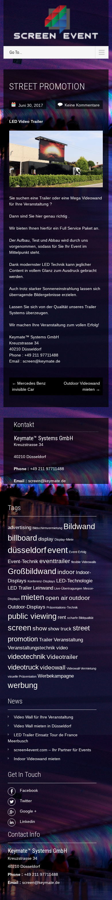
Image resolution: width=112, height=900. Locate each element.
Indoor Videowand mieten (37, 758)
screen (19, 627)
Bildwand (79, 526)
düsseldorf (27, 550)
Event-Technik (23, 561)
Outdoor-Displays (26, 607)
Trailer (46, 639)
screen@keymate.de (47, 480)
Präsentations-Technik (62, 607)
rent (62, 617)
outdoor (79, 597)
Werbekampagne (56, 676)
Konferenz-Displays (41, 581)
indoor (66, 572)
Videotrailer (62, 656)
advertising (19, 527)
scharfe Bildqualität (80, 617)
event (57, 550)
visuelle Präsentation (22, 676)
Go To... (15, 52)
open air (56, 597)
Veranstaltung (68, 639)
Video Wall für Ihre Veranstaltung (43, 717)
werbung (23, 685)
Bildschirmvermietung (47, 528)
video (62, 648)
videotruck (23, 667)
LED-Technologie (74, 581)
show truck (60, 629)
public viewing (32, 616)
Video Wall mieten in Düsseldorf (42, 726)
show (39, 628)
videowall (52, 667)
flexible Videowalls (83, 562)
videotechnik (26, 656)
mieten (32, 597)
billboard (22, 538)
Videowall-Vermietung (81, 668)
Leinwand (43, 588)
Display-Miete (64, 539)
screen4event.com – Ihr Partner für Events (52, 750)
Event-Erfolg (77, 552)
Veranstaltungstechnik (31, 648)
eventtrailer (54, 561)
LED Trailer (20, 588)
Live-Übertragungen (68, 588)
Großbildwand (32, 571)
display (45, 539)
